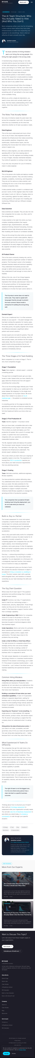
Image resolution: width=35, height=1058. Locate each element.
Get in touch (7, 946)
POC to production (16, 460)
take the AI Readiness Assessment (20, 812)
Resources (4, 1013)
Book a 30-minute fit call (8, 996)
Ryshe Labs (5, 981)
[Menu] (31, 2)
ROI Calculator (5, 990)
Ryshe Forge (5, 978)
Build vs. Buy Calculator (8, 993)
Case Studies (5, 984)
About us (4, 1004)
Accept (6, 1053)
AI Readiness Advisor (7, 987)
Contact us (4, 1022)
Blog (3, 1010)
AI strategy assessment (17, 807)
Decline (14, 1053)
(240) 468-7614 (17, 1045)
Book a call (23, 2)
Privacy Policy (18, 1040)
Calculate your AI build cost (11, 951)
